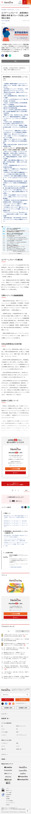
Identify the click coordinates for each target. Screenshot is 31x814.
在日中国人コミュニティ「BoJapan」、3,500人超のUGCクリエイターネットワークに (15, 89)
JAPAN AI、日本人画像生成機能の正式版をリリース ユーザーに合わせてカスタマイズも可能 (15, 177)
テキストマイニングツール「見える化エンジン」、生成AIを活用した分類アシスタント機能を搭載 (15, 214)
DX (2, 726)
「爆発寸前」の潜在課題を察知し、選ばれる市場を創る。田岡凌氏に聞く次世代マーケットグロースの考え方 (16, 666)
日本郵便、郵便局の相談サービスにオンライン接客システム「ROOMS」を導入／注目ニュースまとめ (15, 85)
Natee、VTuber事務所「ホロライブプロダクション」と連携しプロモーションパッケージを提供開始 (15, 196)
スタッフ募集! (8, 792)
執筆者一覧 (18, 749)
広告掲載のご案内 (8, 707)
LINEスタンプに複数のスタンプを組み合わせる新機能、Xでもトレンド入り (15, 169)
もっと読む (5, 545)
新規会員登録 (16, 468)
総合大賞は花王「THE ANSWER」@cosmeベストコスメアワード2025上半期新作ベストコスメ (15, 219)
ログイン (16, 472)
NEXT (26, 490)
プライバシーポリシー (10, 802)
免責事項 (7, 796)
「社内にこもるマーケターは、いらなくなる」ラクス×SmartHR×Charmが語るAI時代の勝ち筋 (16, 635)
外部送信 (7, 804)
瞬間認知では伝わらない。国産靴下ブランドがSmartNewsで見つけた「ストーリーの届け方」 (14, 653)
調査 (17, 743)
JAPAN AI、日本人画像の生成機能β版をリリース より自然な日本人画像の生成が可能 (15, 173)
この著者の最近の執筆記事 (15, 567)
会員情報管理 (8, 794)
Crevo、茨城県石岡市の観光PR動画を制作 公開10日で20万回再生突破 (15, 107)
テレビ (2, 729)
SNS (17, 732)
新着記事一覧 (4, 718)
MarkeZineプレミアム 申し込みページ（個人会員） (15, 521)
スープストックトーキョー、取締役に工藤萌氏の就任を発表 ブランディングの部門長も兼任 (15, 127)
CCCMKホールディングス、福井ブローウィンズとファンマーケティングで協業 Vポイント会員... (16, 543)
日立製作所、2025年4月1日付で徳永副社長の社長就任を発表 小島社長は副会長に (15, 201)
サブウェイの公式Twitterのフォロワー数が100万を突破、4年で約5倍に (15, 100)
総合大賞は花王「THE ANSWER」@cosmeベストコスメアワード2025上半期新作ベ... (16, 536)
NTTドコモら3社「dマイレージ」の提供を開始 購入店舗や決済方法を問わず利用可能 (15, 187)
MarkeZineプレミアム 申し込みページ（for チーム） (16, 523)
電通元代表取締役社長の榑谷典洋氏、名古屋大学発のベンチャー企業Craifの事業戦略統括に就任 (15, 182)
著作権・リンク (9, 790)
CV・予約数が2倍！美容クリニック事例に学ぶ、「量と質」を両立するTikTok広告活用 (16, 648)
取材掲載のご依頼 (23, 707)
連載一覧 (3, 749)
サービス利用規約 (9, 800)
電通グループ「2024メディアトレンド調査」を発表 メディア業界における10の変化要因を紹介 (15, 141)
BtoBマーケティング (20, 726)
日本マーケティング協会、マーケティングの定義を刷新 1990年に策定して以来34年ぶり (15, 152)
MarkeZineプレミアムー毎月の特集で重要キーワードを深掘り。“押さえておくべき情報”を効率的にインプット (16, 517)
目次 (15, 61)
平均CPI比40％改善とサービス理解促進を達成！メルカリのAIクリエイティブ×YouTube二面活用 (16, 644)
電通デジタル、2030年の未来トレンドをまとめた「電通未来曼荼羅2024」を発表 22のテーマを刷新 (15, 156)
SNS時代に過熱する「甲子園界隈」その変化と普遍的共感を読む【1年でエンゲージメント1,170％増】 (16, 677)
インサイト (3, 735)
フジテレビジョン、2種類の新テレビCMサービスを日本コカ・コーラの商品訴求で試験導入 (15, 131)
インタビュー (4, 743)
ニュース (3, 23)
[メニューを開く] (2, 2)
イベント (3, 754)
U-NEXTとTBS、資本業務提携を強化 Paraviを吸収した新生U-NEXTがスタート (14, 122)
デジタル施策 (4, 732)
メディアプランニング (21, 735)
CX (17, 729)
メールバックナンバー (16, 465)
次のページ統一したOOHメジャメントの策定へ (15, 483)
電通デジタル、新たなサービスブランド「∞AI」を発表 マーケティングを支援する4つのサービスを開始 (15, 135)
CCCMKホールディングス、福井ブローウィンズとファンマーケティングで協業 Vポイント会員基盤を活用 (15, 208)
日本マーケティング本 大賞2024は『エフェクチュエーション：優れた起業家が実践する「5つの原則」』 (15, 191)
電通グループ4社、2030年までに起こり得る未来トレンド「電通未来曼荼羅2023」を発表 (15, 115)
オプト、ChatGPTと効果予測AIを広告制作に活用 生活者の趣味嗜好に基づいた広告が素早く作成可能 (15, 111)
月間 (22, 631)
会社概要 (7, 798)
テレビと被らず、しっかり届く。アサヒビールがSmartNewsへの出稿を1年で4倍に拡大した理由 (15, 662)
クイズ (17, 746)
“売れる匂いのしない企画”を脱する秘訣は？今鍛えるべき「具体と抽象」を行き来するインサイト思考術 (16, 657)
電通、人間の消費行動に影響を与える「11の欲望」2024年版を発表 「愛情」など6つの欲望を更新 (15, 161)
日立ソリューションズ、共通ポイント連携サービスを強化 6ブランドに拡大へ (15, 204)
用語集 (3, 759)
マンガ (2, 746)
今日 (8, 631)
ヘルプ (7, 788)
